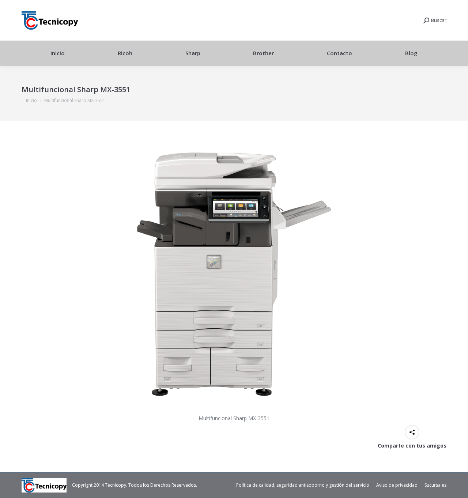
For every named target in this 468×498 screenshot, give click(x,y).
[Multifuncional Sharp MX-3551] (234, 274)
